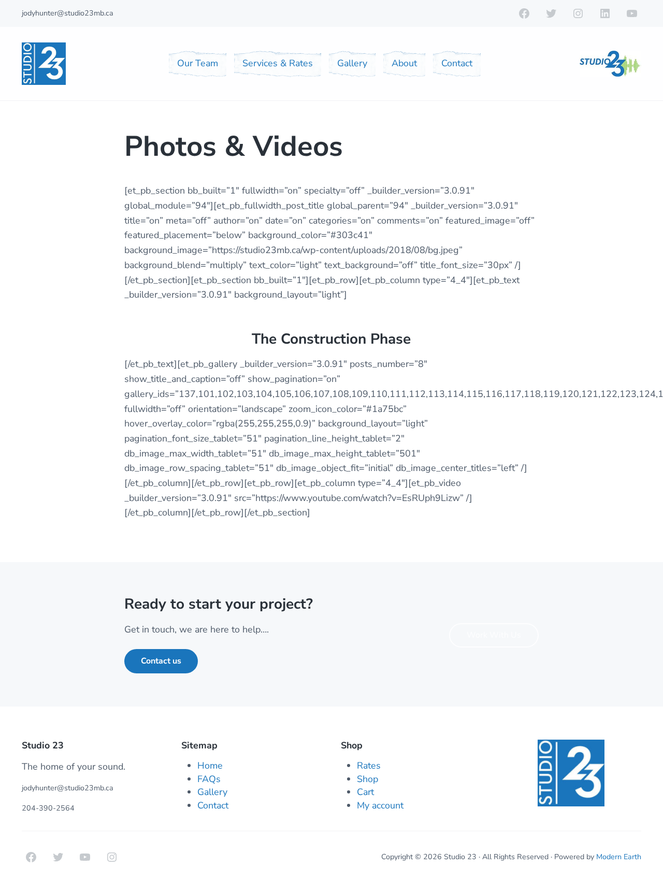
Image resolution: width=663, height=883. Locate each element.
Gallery (212, 792)
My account (380, 805)
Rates (369, 765)
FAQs (209, 779)
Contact (212, 805)
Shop (367, 779)
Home (210, 765)
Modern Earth (618, 857)
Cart (365, 792)
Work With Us (494, 635)
